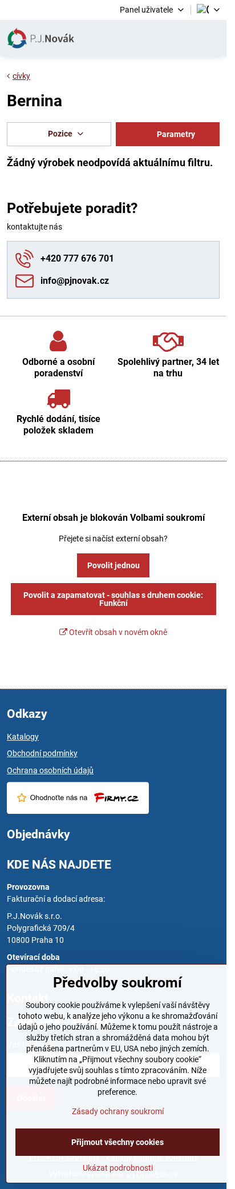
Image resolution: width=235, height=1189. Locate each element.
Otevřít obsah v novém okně (117, 632)
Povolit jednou (113, 565)
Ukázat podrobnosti (118, 1167)
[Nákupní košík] (185, 38)
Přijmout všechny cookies (117, 1142)
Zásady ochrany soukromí (118, 1111)
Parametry (175, 134)
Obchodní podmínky (42, 753)
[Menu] (212, 38)
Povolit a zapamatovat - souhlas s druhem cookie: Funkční (113, 599)
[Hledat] (158, 38)
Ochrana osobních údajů (50, 770)
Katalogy (23, 736)
